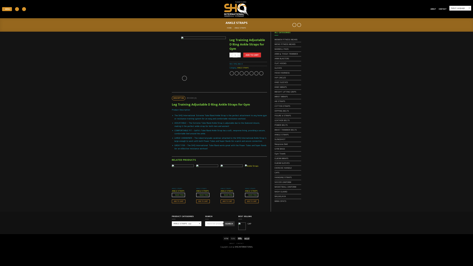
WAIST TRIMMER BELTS (286, 130)
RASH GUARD (281, 191)
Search (229, 223)
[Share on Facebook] (232, 73)
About (433, 9)
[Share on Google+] (251, 73)
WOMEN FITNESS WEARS (286, 39)
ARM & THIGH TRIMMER (286, 54)
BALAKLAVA (280, 196)
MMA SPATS (280, 201)
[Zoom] (184, 78)
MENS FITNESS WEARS (285, 44)
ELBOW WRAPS (281, 158)
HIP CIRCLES (280, 77)
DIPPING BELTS (282, 111)
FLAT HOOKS (280, 63)
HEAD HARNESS (282, 73)
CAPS (277, 172)
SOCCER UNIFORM (283, 182)
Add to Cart (252, 55)
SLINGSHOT (280, 139)
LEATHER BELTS (282, 120)
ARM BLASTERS (282, 58)
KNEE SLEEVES (281, 82)
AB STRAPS (280, 101)
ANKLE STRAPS (240, 28)
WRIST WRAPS (281, 96)
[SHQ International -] (236, 9)
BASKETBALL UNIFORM (285, 187)
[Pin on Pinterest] (247, 73)
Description (178, 98)
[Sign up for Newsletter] (24, 9)
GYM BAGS (280, 149)
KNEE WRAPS (281, 87)
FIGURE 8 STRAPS (283, 115)
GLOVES (278, 68)
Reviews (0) (192, 98)
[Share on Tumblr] (261, 73)
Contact (443, 9)
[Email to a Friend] (242, 73)
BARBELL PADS (282, 49)
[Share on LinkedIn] (256, 73)
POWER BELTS (281, 125)
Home (229, 28)
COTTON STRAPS (282, 106)
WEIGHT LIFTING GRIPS (285, 92)
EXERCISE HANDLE (283, 168)
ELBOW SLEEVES (282, 163)
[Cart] (424, 9)
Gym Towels (280, 153)
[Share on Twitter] (237, 73)
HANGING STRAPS (283, 177)
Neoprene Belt (281, 144)
